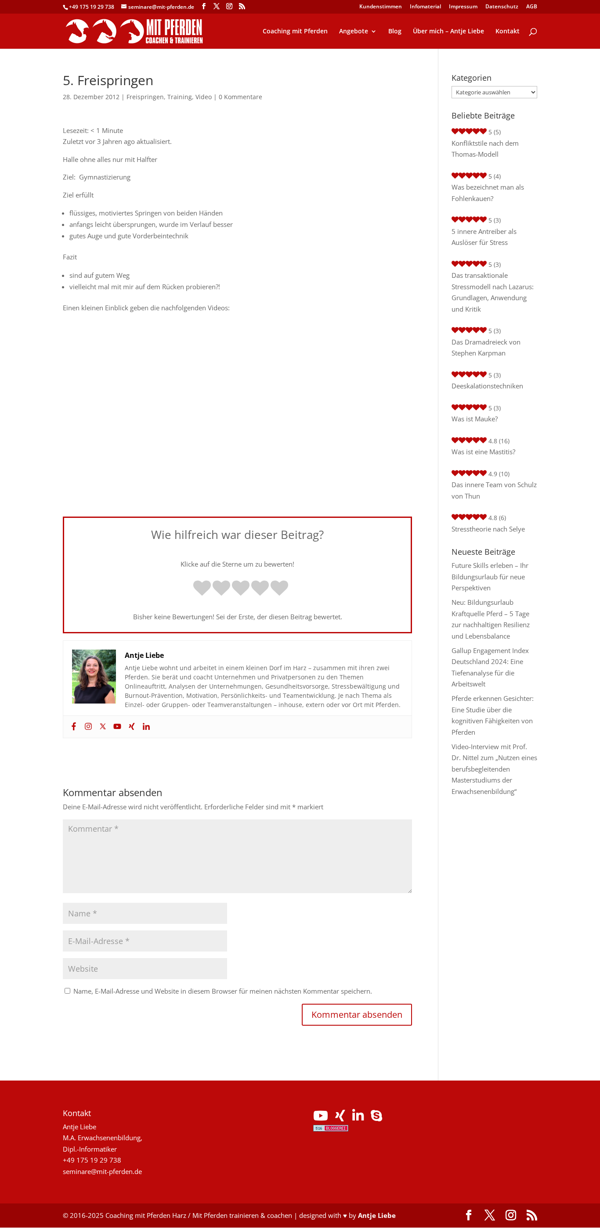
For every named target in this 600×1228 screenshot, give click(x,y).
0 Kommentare (240, 97)
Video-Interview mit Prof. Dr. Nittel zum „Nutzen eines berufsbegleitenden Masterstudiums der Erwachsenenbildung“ (494, 769)
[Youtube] (116, 726)
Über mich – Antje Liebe (448, 31)
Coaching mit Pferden (295, 31)
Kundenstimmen (380, 7)
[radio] (202, 589)
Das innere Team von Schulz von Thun (494, 490)
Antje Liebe (377, 1215)
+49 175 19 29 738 (91, 7)
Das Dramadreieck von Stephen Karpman (486, 348)
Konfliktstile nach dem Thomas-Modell (485, 149)
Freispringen (145, 97)
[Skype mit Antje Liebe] (376, 1117)
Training (179, 97)
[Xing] (131, 726)
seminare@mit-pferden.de (102, 1171)
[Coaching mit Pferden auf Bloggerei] (330, 1128)
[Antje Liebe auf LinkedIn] (358, 1117)
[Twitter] (102, 726)
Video (203, 97)
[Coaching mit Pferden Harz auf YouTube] (320, 1117)
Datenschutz (501, 7)
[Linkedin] (145, 726)
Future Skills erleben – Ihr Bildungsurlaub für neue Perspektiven (490, 576)
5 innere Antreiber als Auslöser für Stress (484, 237)
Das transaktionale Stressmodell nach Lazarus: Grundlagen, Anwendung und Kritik (493, 292)
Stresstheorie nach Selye (488, 528)
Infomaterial (425, 7)
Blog (394, 31)
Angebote (353, 31)
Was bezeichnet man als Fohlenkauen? (488, 193)
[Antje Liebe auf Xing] (340, 1117)
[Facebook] (73, 726)
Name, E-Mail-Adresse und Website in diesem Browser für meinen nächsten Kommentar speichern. (222, 991)
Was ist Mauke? (475, 418)
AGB (531, 7)
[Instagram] (87, 726)
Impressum (463, 7)
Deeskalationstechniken (487, 385)
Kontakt (507, 31)
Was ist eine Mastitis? (483, 451)
